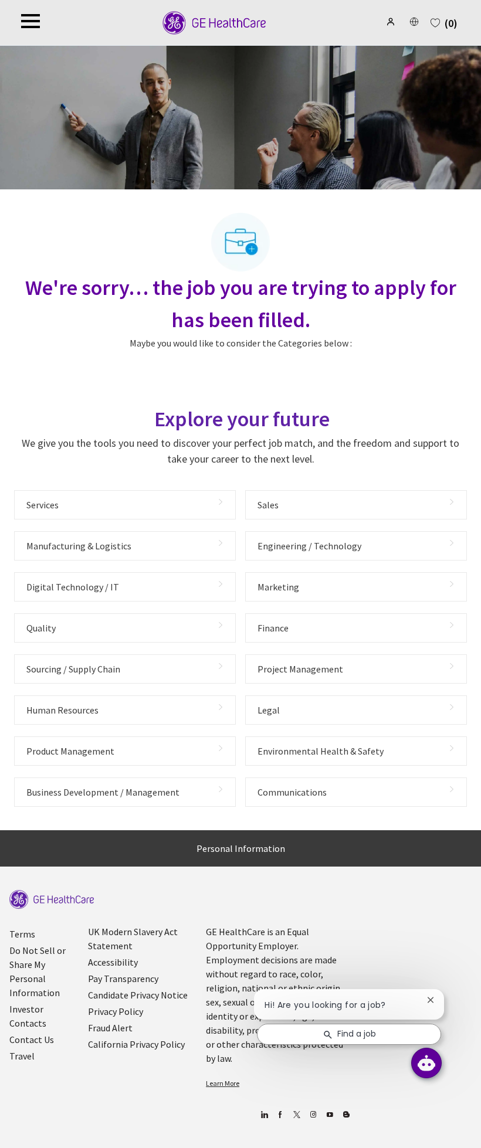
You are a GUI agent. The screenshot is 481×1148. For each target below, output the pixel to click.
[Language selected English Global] (414, 21)
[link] (51, 899)
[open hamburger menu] (30, 23)
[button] (392, 21)
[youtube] (330, 1115)
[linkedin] (264, 1115)
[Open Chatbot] (426, 1063)
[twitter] (297, 1115)
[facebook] (280, 1115)
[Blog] (313, 1115)
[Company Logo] (214, 21)
